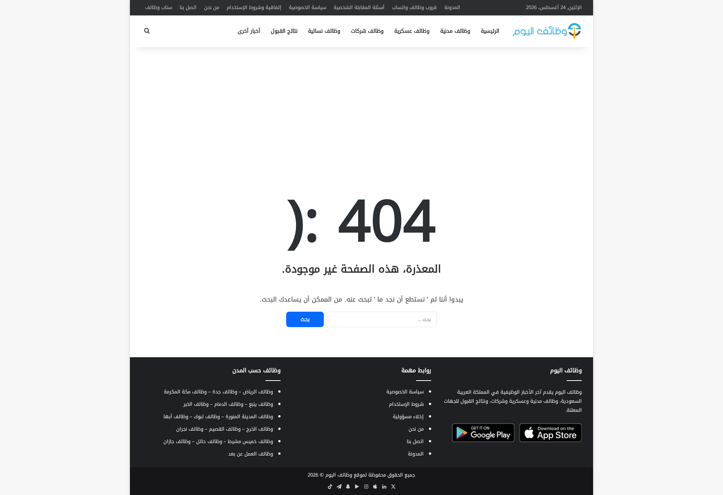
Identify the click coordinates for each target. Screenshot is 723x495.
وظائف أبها (175, 416)
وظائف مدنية (455, 31)
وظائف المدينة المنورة (249, 416)
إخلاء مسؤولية (408, 416)
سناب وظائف (158, 7)
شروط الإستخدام (406, 404)
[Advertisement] (361, 107)
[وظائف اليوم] (547, 31)
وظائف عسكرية (412, 31)
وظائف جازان (177, 441)
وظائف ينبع (261, 404)
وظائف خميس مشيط (250, 441)
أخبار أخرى (249, 31)
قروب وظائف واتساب (414, 7)
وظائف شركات (367, 31)
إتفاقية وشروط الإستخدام (254, 7)
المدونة (452, 7)
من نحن (211, 7)
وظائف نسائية (324, 31)
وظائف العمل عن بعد (250, 453)
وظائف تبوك (207, 416)
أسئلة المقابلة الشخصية (359, 7)
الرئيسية (490, 31)
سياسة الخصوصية (307, 7)
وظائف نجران (189, 429)
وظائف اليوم (338, 475)
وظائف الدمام (228, 404)
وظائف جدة (224, 391)
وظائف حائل (209, 441)
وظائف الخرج (259, 429)
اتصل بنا (188, 7)
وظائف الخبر (196, 404)
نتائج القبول (284, 31)
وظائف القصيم (225, 429)
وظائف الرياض (258, 391)
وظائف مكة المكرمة (185, 391)
